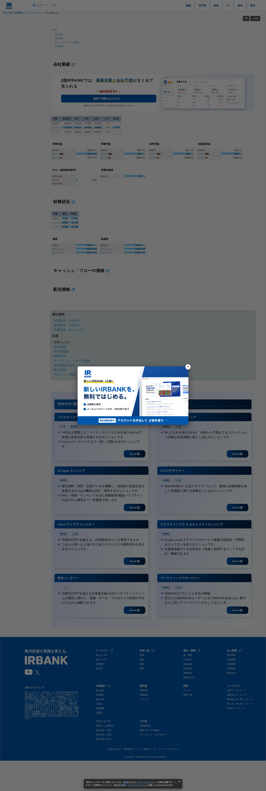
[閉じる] (188, 367)
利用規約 (126, 782)
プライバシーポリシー (146, 782)
